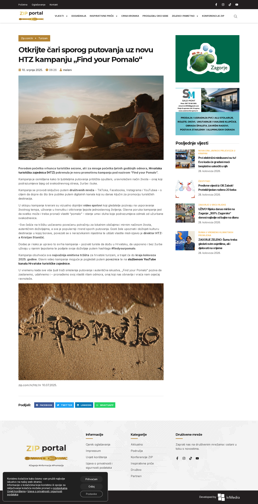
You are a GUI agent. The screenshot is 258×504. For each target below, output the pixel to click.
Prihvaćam (91, 479)
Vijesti (59, 16)
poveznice (113, 259)
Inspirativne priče (102, 16)
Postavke (91, 493)
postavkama (60, 488)
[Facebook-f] (216, 4)
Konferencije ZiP (213, 16)
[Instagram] (223, 4)
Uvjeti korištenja (16, 491)
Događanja (78, 16)
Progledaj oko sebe (155, 16)
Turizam (43, 38)
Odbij (91, 486)
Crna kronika (130, 16)
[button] (44, 405)
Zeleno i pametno (183, 16)
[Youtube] (237, 4)
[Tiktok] (230, 4)
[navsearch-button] (233, 15)
